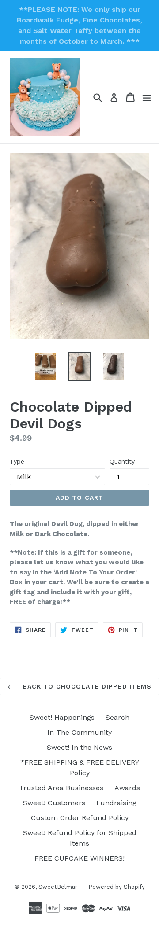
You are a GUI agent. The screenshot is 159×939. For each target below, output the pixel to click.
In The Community (79, 732)
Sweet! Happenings (62, 717)
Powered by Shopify (116, 887)
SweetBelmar (57, 887)
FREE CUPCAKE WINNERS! (79, 858)
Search (117, 717)
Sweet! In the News (79, 747)
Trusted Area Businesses (61, 788)
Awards (127, 788)
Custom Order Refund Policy (80, 818)
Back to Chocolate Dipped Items (86, 686)
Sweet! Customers (54, 803)
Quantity (122, 461)
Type (17, 461)
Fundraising (116, 803)
